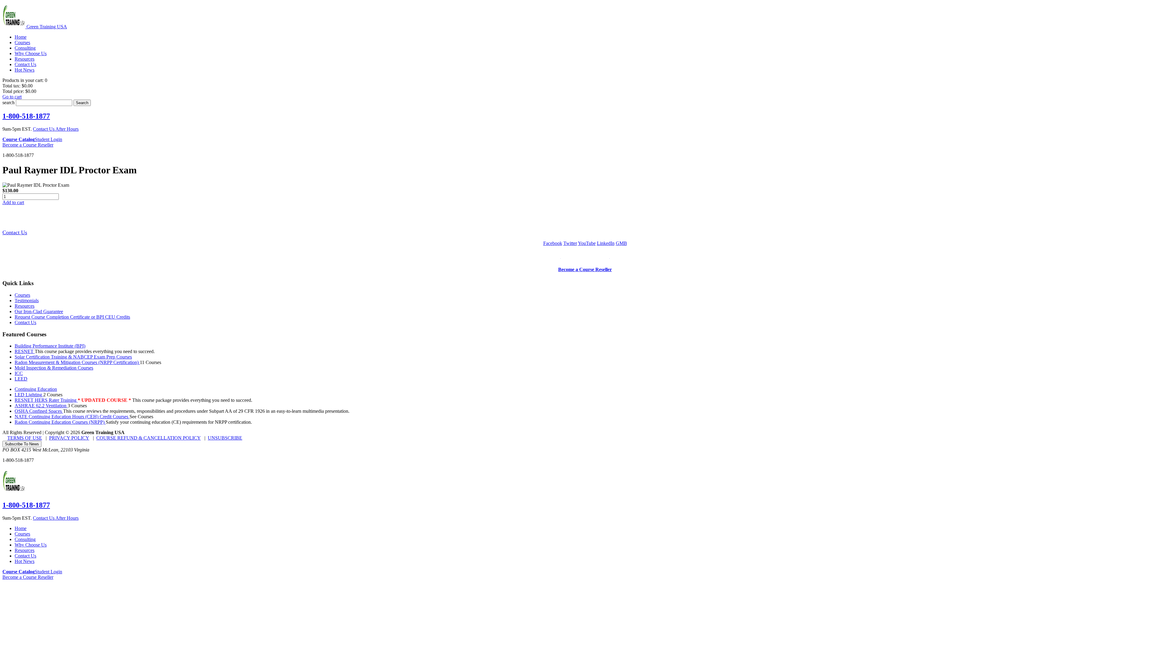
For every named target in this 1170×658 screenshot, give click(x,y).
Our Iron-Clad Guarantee (39, 311)
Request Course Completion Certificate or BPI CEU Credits (72, 317)
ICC (19, 373)
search (8, 102)
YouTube (587, 243)
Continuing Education (36, 389)
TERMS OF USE (24, 437)
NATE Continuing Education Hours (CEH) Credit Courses (72, 416)
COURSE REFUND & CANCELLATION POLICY (148, 437)
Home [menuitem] (21, 37)
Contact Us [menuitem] (25, 64)
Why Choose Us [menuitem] (31, 53)
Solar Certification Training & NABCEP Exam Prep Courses (73, 356)
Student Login (48, 139)
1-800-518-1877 (26, 116)
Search (82, 103)
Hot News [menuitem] (24, 70)
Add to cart (13, 202)
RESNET (25, 351)
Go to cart (12, 96)
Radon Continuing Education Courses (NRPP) (60, 422)
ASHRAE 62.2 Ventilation (41, 405)
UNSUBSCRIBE (225, 437)
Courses (22, 295)
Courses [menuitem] (22, 42)
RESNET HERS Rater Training (46, 400)
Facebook (552, 243)
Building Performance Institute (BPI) (50, 345)
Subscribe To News (22, 444)
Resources (24, 306)
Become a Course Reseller (27, 144)
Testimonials (27, 300)
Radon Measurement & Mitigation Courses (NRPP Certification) (77, 362)
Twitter (570, 243)
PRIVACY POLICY (69, 437)
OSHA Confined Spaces (39, 411)
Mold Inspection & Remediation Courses (54, 367)
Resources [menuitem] (24, 59)
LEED (21, 378)
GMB (621, 243)
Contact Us (14, 232)
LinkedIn (606, 243)
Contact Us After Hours (56, 129)
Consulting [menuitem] (25, 48)
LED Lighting (29, 394)
